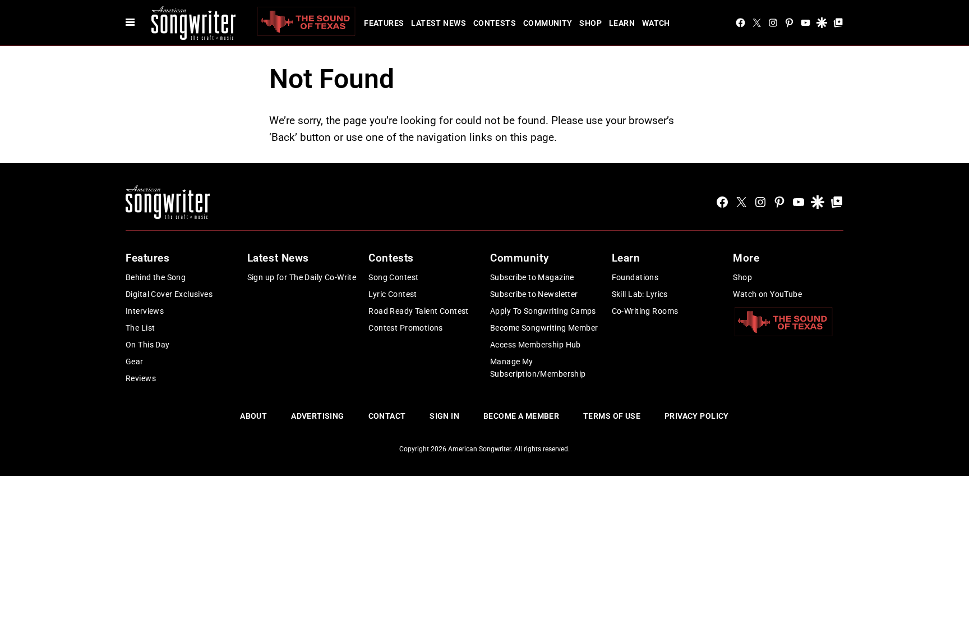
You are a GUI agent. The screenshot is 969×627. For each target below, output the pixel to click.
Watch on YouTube (767, 294)
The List (140, 327)
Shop (590, 23)
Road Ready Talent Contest (418, 310)
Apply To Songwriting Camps (543, 310)
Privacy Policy (697, 415)
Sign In (444, 415)
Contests (494, 23)
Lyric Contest (392, 294)
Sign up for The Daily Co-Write (302, 277)
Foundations (635, 277)
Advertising (317, 415)
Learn (622, 23)
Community (548, 23)
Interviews (145, 310)
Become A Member (521, 415)
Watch (656, 23)
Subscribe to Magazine (532, 277)
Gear (135, 361)
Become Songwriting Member (544, 327)
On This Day (148, 344)
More (746, 257)
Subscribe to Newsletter (534, 294)
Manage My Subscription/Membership (538, 367)
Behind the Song (156, 277)
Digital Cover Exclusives (169, 294)
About (253, 415)
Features (384, 23)
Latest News (438, 23)
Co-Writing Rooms (645, 310)
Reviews (141, 378)
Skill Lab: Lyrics (640, 294)
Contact (387, 415)
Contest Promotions (405, 327)
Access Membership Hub (535, 344)
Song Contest (393, 277)
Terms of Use (611, 415)
